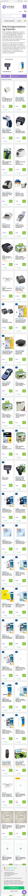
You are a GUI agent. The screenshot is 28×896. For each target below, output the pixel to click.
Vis (11, 106)
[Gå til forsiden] (2, 21)
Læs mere (6, 885)
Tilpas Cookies (14, 891)
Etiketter (21, 71)
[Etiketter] (21, 66)
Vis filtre (4, 76)
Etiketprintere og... (7, 71)
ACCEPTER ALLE (14, 888)
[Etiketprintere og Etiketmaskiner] (7, 66)
